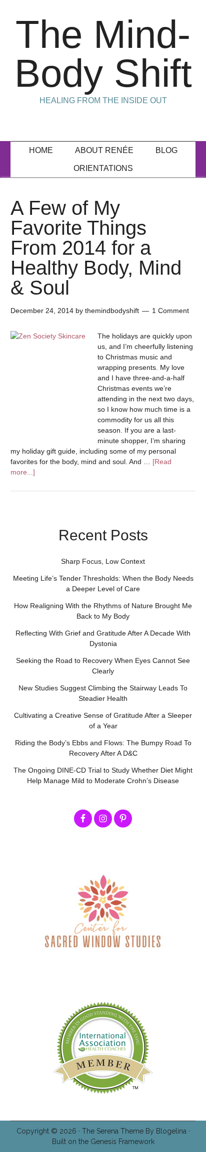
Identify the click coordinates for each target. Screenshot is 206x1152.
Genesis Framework (122, 1142)
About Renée (104, 150)
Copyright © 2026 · (49, 1131)
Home (41, 150)
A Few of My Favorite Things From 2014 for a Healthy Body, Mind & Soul (96, 248)
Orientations (103, 168)
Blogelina (171, 1131)
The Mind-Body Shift (103, 53)
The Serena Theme (113, 1131)
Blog (167, 150)
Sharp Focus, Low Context (103, 561)
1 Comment (170, 311)
